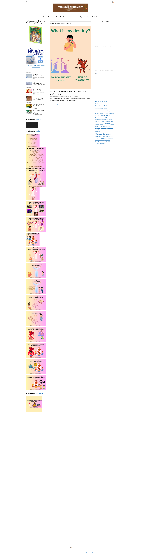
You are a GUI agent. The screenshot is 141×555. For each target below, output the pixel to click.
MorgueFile (39, 393)
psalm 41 (97, 124)
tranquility (97, 131)
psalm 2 (103, 121)
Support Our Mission (85, 17)
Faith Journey (63, 17)
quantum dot (107, 126)
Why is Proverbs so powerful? (101, 141)
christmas (105, 108)
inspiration (97, 115)
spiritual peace (98, 129)
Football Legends (104, 113)
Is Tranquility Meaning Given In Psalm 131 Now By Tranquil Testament (114, 46)
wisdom (109, 141)
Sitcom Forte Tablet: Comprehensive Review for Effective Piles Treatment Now (38, 76)
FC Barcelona (98, 113)
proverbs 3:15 (98, 121)
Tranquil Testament (103, 134)
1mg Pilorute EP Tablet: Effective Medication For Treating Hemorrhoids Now (39, 83)
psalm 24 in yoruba (109, 121)
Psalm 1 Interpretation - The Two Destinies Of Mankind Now (112, 70)
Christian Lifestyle (52, 17)
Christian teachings (99, 108)
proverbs (110, 119)
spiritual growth (110, 128)
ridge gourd (97, 128)
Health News (39, 1)
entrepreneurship (98, 111)
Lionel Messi (105, 117)
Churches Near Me (74, 17)
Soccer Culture (103, 128)
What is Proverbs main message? (104, 138)
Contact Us (95, 17)
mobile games (98, 119)
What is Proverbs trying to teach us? (102, 140)
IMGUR (38, 119)
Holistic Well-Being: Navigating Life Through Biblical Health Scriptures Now (38, 91)
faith (113, 111)
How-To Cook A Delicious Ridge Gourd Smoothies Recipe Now (38, 112)
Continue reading (54, 104)
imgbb (38, 131)
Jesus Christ (104, 115)
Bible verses (107, 101)
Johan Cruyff (111, 115)
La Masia (97, 117)
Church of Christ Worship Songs (101, 109)
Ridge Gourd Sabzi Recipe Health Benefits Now (38, 105)
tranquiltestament (98, 136)
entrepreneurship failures (107, 111)
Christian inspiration (99, 103)
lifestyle (101, 117)
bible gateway (100, 101)
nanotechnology (104, 119)
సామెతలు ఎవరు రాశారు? (100, 143)
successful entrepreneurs (106, 129)
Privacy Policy (47, 1)
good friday (111, 113)
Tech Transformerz (98, 46)
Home (34, 1)
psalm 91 (101, 124)
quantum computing (100, 126)
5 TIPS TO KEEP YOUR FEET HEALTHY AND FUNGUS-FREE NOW (38, 98)
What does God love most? (108, 136)
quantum (112, 124)
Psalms (107, 124)
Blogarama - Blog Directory (92, 552)
